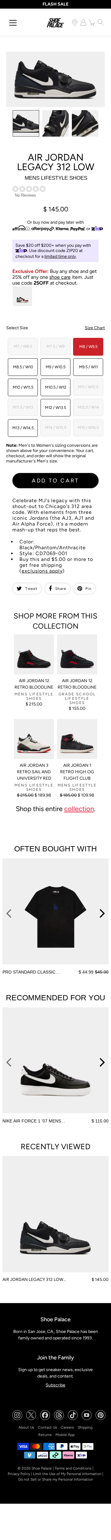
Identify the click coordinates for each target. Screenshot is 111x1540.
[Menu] (13, 22)
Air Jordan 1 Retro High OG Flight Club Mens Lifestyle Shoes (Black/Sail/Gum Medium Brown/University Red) (76, 739)
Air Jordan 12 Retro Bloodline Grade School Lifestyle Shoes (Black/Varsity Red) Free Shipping (77, 647)
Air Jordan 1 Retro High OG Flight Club (77, 772)
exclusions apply (42, 571)
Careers (67, 1427)
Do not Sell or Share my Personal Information (55, 1479)
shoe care (60, 277)
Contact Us (47, 1427)
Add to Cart (55, 480)
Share (60, 588)
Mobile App (65, 1435)
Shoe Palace (41, 1468)
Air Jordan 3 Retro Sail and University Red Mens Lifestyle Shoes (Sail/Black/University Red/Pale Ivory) (34, 734)
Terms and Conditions (73, 1468)
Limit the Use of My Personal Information (67, 1474)
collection (79, 809)
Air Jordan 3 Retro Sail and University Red (34, 772)
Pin (88, 588)
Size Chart (95, 327)
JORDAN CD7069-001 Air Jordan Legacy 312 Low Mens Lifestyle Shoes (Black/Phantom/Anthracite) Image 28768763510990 (54, 59)
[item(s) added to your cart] (92, 22)
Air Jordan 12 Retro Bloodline (33, 684)
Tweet (31, 588)
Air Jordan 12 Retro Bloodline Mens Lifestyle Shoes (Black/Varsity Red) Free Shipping (32, 647)
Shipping (85, 1427)
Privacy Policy (19, 1474)
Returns (45, 1435)
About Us (26, 1427)
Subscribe (55, 1385)
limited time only (60, 256)
